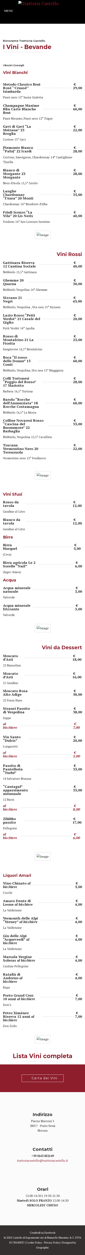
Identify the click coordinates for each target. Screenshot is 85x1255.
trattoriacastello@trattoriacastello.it (42, 1160)
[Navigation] (8, 9)
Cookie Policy (34, 1242)
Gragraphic (42, 1247)
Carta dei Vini (44, 1078)
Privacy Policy (52, 1242)
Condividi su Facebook (42, 1232)
